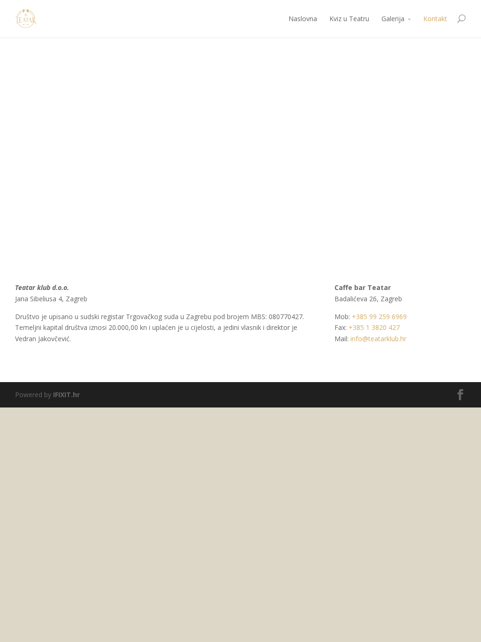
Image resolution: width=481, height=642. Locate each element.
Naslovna (302, 18)
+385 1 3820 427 (374, 327)
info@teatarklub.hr (378, 338)
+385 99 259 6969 (379, 316)
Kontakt (435, 18)
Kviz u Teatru (349, 18)
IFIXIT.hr (66, 394)
